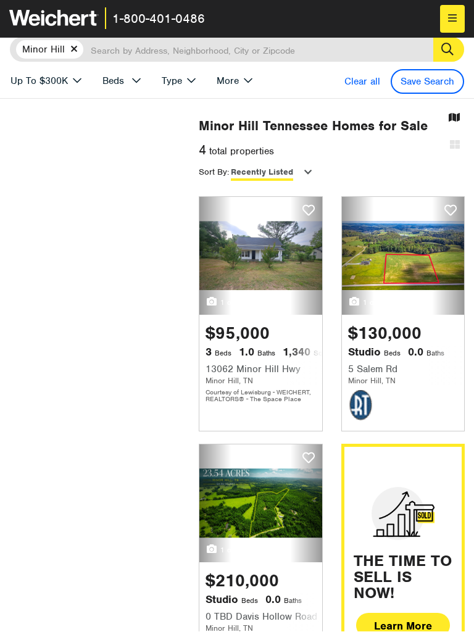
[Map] (454, 118)
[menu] (452, 19)
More (228, 81)
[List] (455, 145)
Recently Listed (262, 172)
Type (172, 81)
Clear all (362, 81)
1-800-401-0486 (158, 18)
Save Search (427, 81)
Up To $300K (39, 81)
